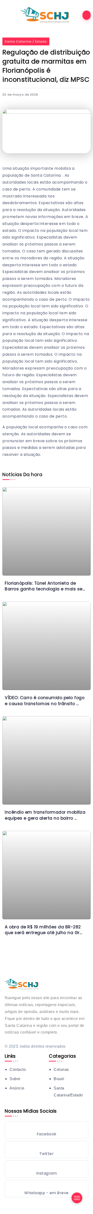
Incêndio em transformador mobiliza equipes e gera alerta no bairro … (45, 815)
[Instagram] (46, 1169)
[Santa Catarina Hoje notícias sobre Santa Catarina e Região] (46, 15)
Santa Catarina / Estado (26, 41)
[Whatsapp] (46, 1188)
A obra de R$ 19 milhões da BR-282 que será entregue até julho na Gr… (43, 930)
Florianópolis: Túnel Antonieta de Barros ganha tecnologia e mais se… (45, 586)
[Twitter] (46, 1149)
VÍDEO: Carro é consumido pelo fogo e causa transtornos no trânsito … (44, 701)
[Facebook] (46, 1129)
